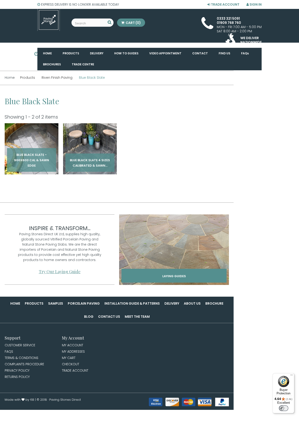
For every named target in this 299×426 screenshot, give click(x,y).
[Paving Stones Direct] (48, 20)
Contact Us (109, 316)
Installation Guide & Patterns (132, 303)
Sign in (255, 4)
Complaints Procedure (24, 364)
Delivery (171, 303)
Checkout (70, 364)
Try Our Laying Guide (60, 271)
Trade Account (224, 4)
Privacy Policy (17, 370)
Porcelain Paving (84, 303)
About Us (192, 303)
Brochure (214, 303)
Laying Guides (174, 276)
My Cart (68, 357)
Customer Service (20, 345)
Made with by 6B (19, 399)
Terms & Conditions (21, 357)
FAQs (9, 351)
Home (15, 303)
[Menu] (291, 376)
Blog (88, 316)
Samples (55, 303)
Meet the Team (137, 316)
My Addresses (73, 351)
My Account (72, 345)
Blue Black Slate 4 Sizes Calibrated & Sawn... (90, 159)
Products (34, 303)
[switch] (283, 408)
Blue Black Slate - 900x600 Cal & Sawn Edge (31, 159)
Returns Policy (17, 376)
